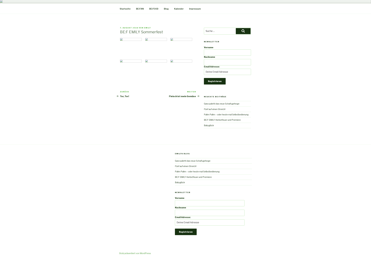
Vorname (208, 47)
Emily (147, 28)
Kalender (179, 9)
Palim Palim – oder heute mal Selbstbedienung (226, 114)
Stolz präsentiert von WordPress (135, 253)
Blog (166, 9)
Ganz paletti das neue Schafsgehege (221, 103)
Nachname (209, 57)
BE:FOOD (153, 9)
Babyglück (209, 125)
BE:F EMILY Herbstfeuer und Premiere (222, 120)
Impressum (195, 9)
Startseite (125, 9)
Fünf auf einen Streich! (214, 109)
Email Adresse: (212, 66)
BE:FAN (140, 9)
